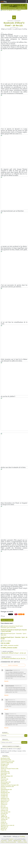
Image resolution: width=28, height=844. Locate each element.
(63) (5, 771)
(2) (4, 827)
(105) (9, 768)
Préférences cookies (22, 842)
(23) (6, 789)
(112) (4, 767)
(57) (7, 776)
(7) (3, 821)
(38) (10, 785)
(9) (3, 815)
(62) (5, 773)
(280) (7, 761)
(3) (7, 825)
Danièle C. (11, 839)
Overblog (22, 836)
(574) (6, 759)
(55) (3, 777)
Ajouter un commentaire (13, 665)
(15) (5, 798)
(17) (4, 797)
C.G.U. (24, 840)
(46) (4, 779)
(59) (3, 774)
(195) (5, 764)
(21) (4, 791)
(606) (5, 758)
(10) (4, 809)
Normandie (11, 20)
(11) (4, 803)
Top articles (4, 840)
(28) (7, 786)
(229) (7, 762)
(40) (5, 782)
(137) (4, 765)
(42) (4, 780)
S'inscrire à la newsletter (7, 620)
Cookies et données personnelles (8, 842)
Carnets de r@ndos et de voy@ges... (14, 5)
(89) (3, 770)
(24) (3, 788)
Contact (10, 840)
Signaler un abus (18, 840)
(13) (5, 800)
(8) (5, 818)
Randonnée (17, 20)
